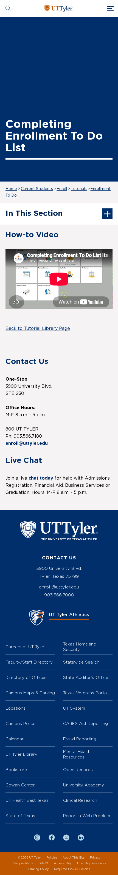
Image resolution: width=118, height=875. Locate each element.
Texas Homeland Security (79, 647)
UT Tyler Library (21, 754)
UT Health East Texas (27, 800)
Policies (51, 857)
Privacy (95, 857)
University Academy (83, 785)
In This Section (34, 213)
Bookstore (16, 770)
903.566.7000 (59, 595)
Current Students (37, 189)
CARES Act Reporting (85, 723)
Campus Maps (22, 863)
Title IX (43, 863)
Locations (15, 708)
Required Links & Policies (72, 869)
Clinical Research (80, 800)
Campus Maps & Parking (30, 693)
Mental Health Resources (77, 754)
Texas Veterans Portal (85, 693)
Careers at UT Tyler (24, 647)
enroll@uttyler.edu (59, 587)
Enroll (62, 189)
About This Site (74, 857)
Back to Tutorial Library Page (37, 328)
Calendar (14, 739)
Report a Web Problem (86, 816)
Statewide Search (81, 662)
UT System (74, 708)
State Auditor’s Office (85, 677)
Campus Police (20, 723)
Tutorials (79, 189)
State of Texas (20, 816)
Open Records (78, 770)
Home (11, 189)
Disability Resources (91, 863)
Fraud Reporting (79, 739)
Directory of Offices (25, 677)
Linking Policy (38, 869)
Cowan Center (20, 785)
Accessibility (63, 863)
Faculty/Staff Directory (29, 662)
